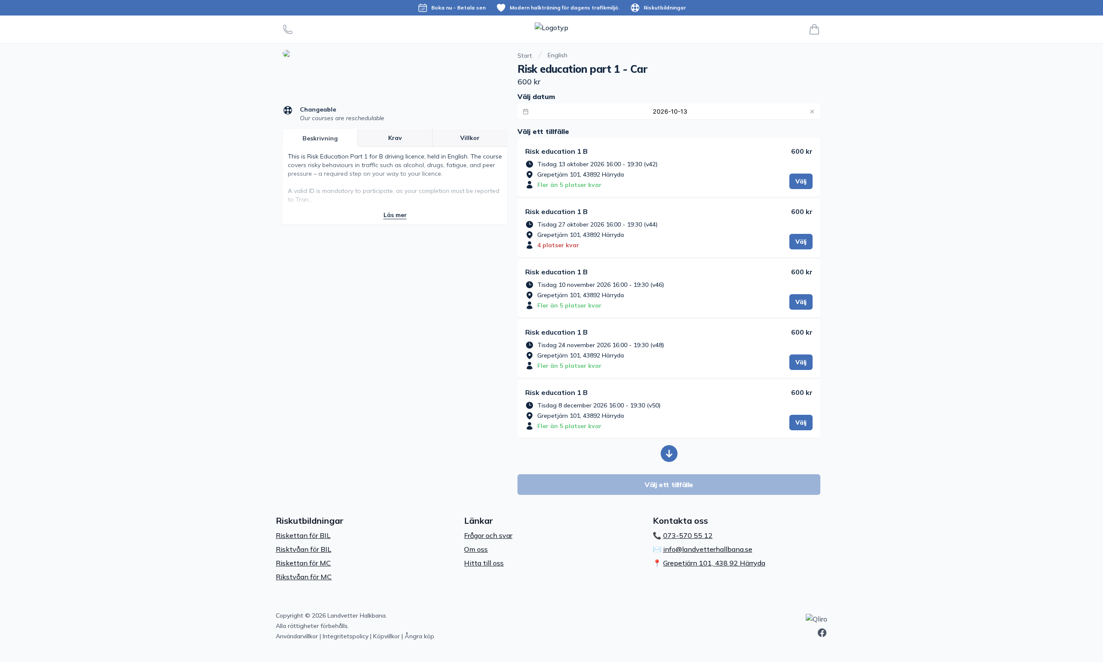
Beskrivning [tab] (320, 138)
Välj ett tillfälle (669, 484)
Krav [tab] (395, 138)
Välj (801, 181)
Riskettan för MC (303, 563)
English (557, 55)
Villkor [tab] (470, 138)
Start (524, 55)
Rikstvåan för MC (304, 576)
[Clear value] (812, 111)
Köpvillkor (386, 636)
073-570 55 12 (688, 535)
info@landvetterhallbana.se (707, 549)
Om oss (476, 549)
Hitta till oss (484, 563)
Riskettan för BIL (303, 535)
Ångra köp (419, 636)
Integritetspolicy (345, 636)
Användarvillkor (297, 636)
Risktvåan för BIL (303, 549)
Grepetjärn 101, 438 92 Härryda (714, 563)
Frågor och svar (488, 535)
